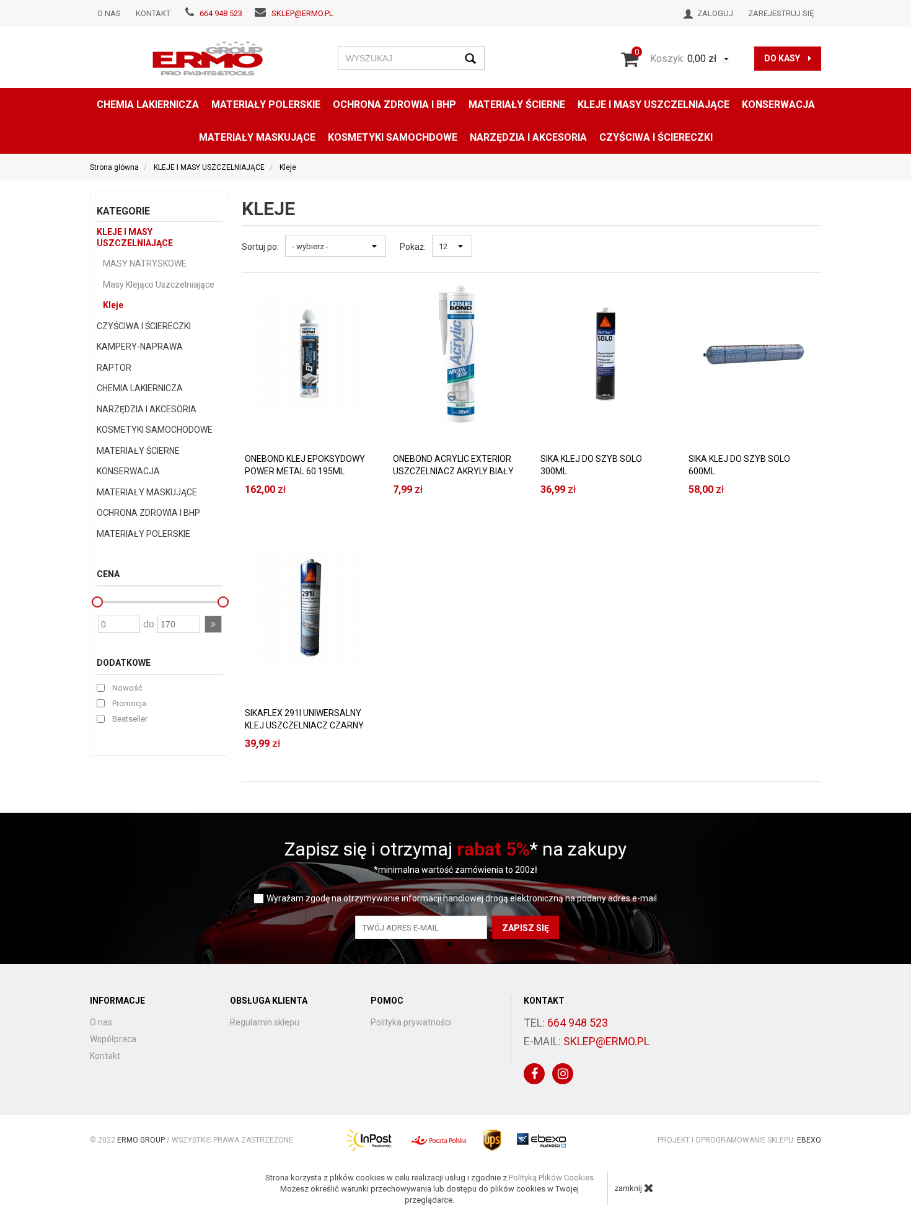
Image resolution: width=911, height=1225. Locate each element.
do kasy (783, 58)
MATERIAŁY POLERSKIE (265, 104)
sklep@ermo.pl (302, 13)
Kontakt (153, 13)
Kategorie (123, 211)
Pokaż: (413, 247)
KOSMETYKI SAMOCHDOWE (392, 137)
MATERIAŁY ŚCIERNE (517, 104)
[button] (213, 624)
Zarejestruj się (781, 13)
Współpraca (113, 1039)
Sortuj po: (260, 247)
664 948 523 (221, 13)
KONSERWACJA (128, 471)
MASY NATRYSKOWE (145, 263)
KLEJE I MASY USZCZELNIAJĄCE (653, 104)
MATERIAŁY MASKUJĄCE (257, 137)
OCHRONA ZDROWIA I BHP (394, 104)
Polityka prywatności (411, 1022)
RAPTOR (114, 368)
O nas (109, 13)
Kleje (113, 305)
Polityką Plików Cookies (551, 1177)
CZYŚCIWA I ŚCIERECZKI (656, 137)
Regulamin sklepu (264, 1022)
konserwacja (778, 104)
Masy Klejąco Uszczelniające (158, 285)
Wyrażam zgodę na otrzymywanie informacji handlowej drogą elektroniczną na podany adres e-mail (461, 898)
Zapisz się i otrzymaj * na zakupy (455, 849)
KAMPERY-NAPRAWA (140, 347)
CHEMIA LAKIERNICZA (148, 104)
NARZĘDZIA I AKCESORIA (528, 137)
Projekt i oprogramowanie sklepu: (739, 1140)
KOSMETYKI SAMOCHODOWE (155, 430)
